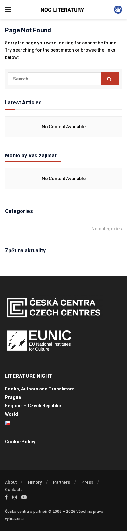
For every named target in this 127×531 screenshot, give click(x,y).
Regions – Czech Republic (33, 405)
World (11, 414)
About (11, 482)
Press (87, 482)
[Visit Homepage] (62, 10)
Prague (13, 397)
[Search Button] (110, 78)
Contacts (13, 489)
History (35, 482)
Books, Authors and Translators (40, 388)
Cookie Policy (20, 441)
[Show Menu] (8, 9)
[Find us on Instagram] (14, 497)
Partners (61, 482)
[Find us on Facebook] (6, 497)
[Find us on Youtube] (24, 497)
